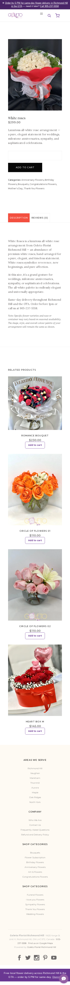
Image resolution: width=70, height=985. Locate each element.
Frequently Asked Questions (35, 829)
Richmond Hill (35, 768)
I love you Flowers (35, 899)
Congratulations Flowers (43, 184)
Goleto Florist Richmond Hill (41, 947)
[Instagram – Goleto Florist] (36, 958)
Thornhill (35, 782)
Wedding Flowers (35, 914)
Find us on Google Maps (40, 943)
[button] (49, 15)
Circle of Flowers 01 (35, 531)
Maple (35, 792)
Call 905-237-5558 (49, 6)
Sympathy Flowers (35, 904)
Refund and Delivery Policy (35, 834)
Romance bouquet (35, 435)
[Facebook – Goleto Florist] (19, 958)
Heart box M (35, 721)
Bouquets (23, 184)
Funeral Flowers (35, 894)
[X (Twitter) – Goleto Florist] (28, 958)
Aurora (35, 787)
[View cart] (57, 15)
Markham (35, 778)
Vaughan (35, 773)
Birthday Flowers (35, 862)
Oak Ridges (35, 797)
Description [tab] (19, 217)
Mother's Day (15, 188)
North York (35, 802)
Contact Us (35, 825)
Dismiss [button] (57, 977)
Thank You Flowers (34, 188)
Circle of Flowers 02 (35, 626)
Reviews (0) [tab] (40, 217)
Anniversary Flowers (32, 180)
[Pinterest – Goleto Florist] (45, 958)
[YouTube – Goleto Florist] (54, 958)
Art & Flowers (35, 872)
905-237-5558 (28, 308)
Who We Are (35, 820)
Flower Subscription (35, 857)
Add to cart (25, 167)
